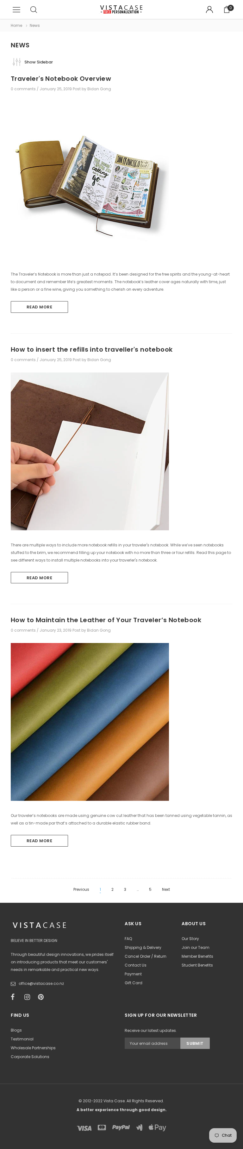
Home (16, 25)
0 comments (24, 89)
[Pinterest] (42, 997)
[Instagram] (29, 997)
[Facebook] (15, 997)
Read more (40, 307)
